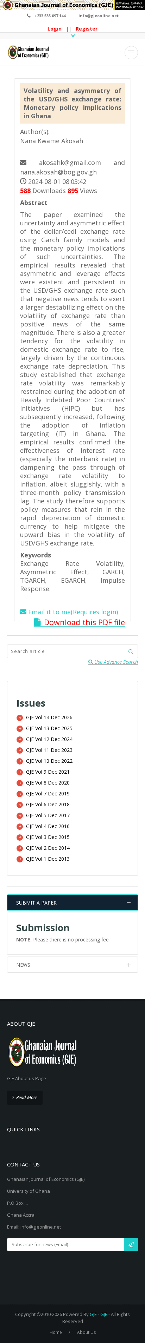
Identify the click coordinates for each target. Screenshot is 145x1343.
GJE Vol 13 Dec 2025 (49, 728)
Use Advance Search (115, 662)
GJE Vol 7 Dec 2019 (48, 793)
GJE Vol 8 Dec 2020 (48, 782)
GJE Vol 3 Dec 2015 (48, 837)
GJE (93, 1314)
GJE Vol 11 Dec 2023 (49, 750)
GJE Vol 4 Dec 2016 (48, 826)
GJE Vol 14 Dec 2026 (49, 717)
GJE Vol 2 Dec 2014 (48, 848)
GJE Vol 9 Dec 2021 (48, 771)
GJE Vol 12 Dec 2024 (49, 739)
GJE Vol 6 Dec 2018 (48, 804)
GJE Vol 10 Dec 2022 (49, 760)
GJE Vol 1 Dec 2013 (48, 858)
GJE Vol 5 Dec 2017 (48, 815)
